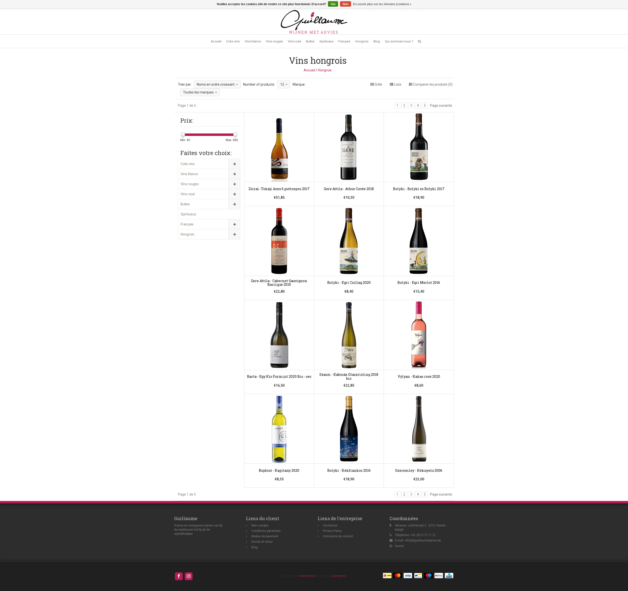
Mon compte (259, 525)
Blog (376, 41)
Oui (333, 4)
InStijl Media (307, 576)
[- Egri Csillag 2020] (349, 253)
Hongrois (361, 41)
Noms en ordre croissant (216, 84)
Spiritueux (326, 41)
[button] (419, 41)
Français (344, 41)
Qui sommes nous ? (399, 41)
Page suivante (441, 105)
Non (345, 4)
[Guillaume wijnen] (314, 22)
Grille (378, 84)
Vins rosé (294, 41)
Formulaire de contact (338, 536)
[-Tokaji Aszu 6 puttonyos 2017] (279, 159)
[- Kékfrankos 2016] (349, 441)
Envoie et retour (262, 541)
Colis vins (233, 41)
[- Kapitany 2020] (279, 441)
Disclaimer (330, 525)
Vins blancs (253, 41)
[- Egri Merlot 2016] (419, 253)
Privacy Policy (332, 531)
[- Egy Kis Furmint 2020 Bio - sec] (279, 347)
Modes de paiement (264, 536)
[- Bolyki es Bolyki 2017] (419, 159)
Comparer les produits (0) (432, 84)
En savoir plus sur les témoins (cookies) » (382, 4)
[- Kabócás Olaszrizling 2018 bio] (349, 347)
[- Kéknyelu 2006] (419, 441)
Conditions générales (266, 531)
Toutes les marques (198, 92)
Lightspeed (339, 576)
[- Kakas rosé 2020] (419, 347)
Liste (397, 84)
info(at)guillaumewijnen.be (423, 540)
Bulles (310, 41)
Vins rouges (274, 41)
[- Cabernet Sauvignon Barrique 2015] (279, 253)
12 (282, 84)
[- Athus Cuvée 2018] (349, 159)
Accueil (216, 41)
